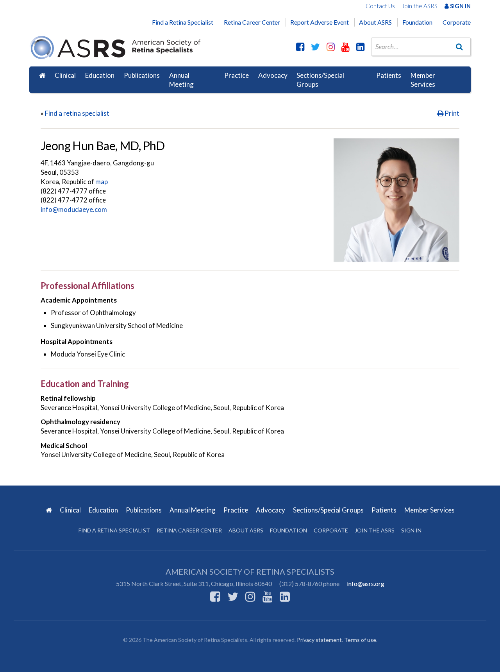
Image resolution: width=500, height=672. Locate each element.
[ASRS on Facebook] (300, 46)
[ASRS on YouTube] (345, 46)
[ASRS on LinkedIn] (360, 46)
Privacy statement (319, 639)
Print (451, 113)
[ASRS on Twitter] (315, 46)
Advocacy (273, 75)
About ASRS (375, 22)
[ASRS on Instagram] (331, 46)
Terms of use (360, 639)
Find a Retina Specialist (182, 22)
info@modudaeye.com (74, 209)
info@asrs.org (365, 583)
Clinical (65, 75)
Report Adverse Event (319, 22)
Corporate (457, 22)
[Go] (459, 46)
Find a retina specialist (77, 113)
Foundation (417, 22)
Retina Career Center (252, 22)
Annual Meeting (181, 80)
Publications (142, 75)
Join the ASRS (420, 5)
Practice (236, 75)
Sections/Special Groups (320, 80)
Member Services (423, 80)
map (101, 181)
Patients (388, 75)
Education (99, 75)
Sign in (411, 530)
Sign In (460, 5)
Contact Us (380, 5)
